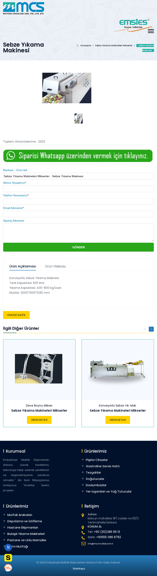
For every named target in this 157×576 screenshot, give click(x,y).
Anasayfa (85, 45)
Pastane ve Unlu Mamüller (26, 540)
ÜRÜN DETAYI (39, 420)
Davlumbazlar (96, 485)
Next (151, 329)
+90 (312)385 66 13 (107, 532)
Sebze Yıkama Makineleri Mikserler (113, 45)
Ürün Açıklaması (22, 266)
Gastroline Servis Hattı (103, 466)
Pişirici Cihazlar (97, 460)
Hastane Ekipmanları (22, 527)
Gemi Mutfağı (17, 546)
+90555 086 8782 (108, 537)
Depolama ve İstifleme (24, 521)
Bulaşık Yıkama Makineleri (26, 534)
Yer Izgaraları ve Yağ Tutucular (109, 491)
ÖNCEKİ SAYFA (16, 315)
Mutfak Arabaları (19, 515)
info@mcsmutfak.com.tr (100, 543)
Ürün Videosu (55, 266)
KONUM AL (95, 526)
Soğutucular (95, 479)
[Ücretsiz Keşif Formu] (8, 558)
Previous (145, 329)
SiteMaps (79, 569)
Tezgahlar (93, 472)
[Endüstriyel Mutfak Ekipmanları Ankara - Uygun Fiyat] (23, 8)
